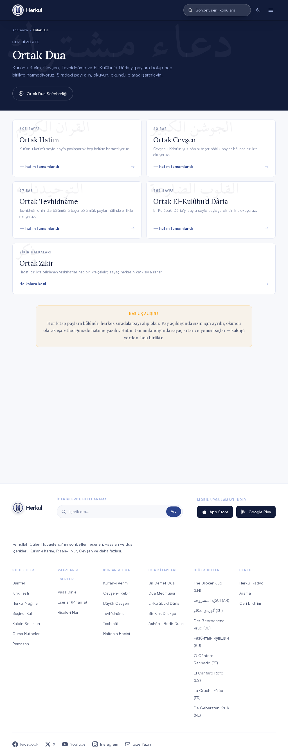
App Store (219, 511)
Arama (245, 593)
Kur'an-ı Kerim (115, 583)
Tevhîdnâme (114, 613)
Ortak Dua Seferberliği (47, 93)
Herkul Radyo (251, 583)
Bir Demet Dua (161, 583)
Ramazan (20, 643)
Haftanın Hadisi (116, 633)
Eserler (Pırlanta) (72, 602)
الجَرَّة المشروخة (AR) (211, 600)
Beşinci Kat (22, 613)
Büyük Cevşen (116, 603)
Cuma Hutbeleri (26, 633)
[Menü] (271, 10)
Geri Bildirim (250, 603)
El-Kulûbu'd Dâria (163, 603)
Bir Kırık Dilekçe (162, 613)
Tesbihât (110, 623)
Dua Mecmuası (161, 593)
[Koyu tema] (258, 10)
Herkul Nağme (25, 603)
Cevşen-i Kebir (116, 593)
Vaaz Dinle (67, 592)
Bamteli (19, 583)
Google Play (260, 511)
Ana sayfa (20, 30)
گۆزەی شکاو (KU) (208, 610)
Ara (174, 511)
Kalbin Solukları (26, 623)
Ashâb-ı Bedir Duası (166, 623)
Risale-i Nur (68, 612)
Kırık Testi (20, 593)
